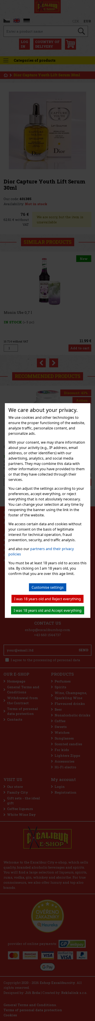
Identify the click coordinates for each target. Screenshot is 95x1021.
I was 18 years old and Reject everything (47, 598)
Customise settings (48, 587)
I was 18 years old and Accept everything (48, 610)
